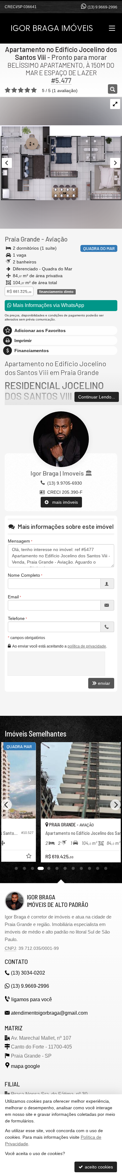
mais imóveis (63, 502)
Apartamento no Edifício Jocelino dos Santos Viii (61, 53)
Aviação (56, 239)
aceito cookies (98, 1166)
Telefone (16, 618)
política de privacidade (87, 646)
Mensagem (19, 541)
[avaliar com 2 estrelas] (14, 90)
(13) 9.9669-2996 (102, 7)
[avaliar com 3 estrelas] (21, 90)
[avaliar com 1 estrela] (8, 90)
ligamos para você (31, 999)
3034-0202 (28, 973)
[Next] (109, 780)
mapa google (25, 1066)
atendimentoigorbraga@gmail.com (49, 1013)
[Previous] (12, 780)
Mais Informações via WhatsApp (48, 305)
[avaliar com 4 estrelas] (27, 90)
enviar (104, 683)
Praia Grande (22, 239)
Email (13, 596)
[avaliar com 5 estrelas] (34, 90)
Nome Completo (24, 575)
